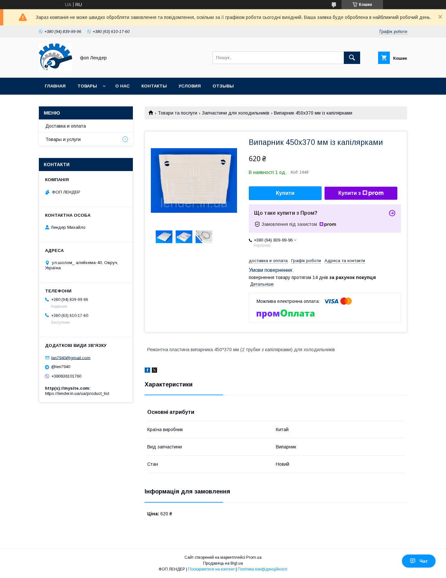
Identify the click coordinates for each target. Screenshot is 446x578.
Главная (55, 86)
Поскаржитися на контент (211, 569)
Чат (424, 561)
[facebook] (147, 371)
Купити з (349, 193)
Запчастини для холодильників (235, 113)
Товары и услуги (63, 139)
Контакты (154, 86)
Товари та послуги (177, 113)
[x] (154, 371)
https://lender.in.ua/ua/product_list (77, 393)
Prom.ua (254, 557)
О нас (122, 86)
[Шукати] (352, 58)
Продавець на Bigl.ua (223, 563)
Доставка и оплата (65, 126)
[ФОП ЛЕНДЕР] (55, 69)
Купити (285, 193)
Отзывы (223, 86)
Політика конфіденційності (262, 569)
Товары (87, 86)
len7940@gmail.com (70, 357)
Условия (190, 86)
